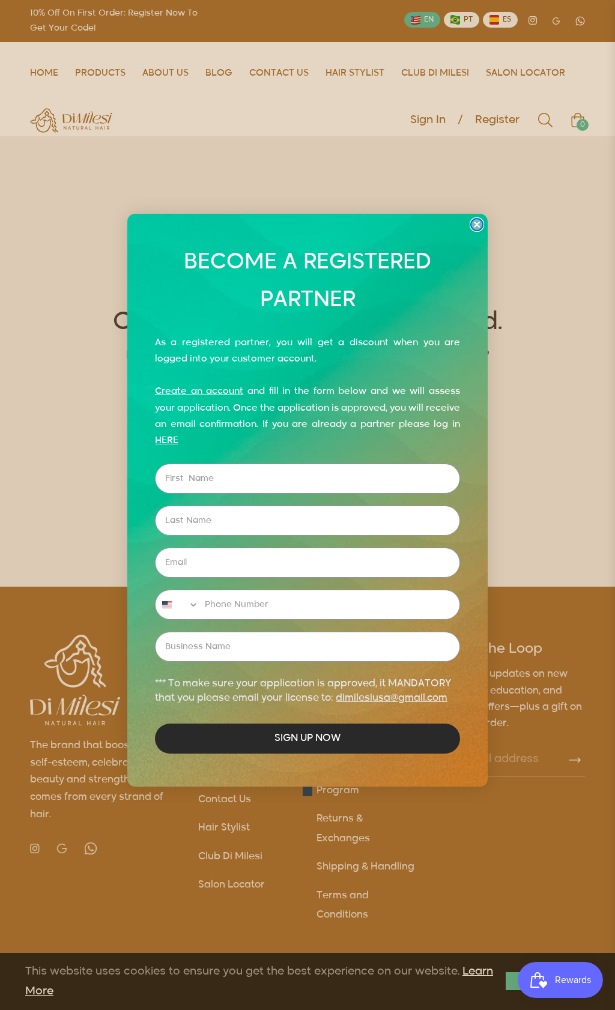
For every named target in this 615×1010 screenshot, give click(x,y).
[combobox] (177, 604)
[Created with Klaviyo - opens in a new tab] (307, 791)
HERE (166, 440)
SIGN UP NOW (307, 738)
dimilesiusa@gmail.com (391, 698)
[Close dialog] (477, 225)
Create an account (199, 391)
